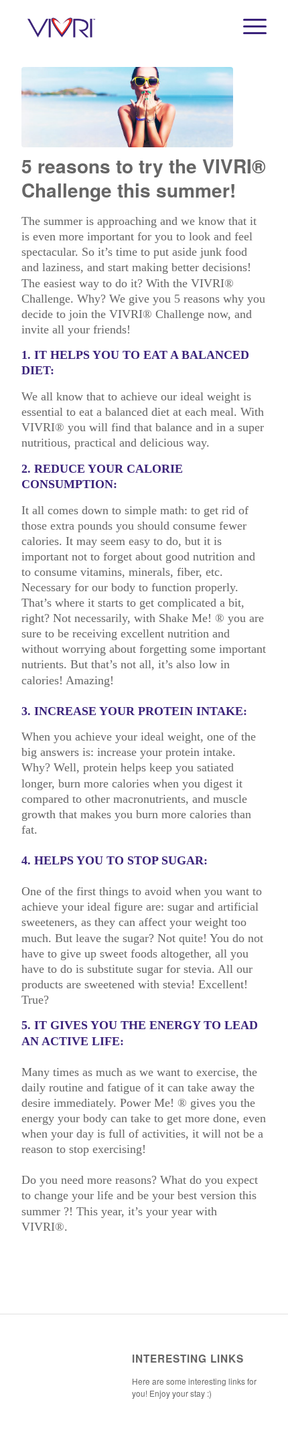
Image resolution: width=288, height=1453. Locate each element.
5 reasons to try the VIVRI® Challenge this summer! (143, 178)
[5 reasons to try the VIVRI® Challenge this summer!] (127, 107)
